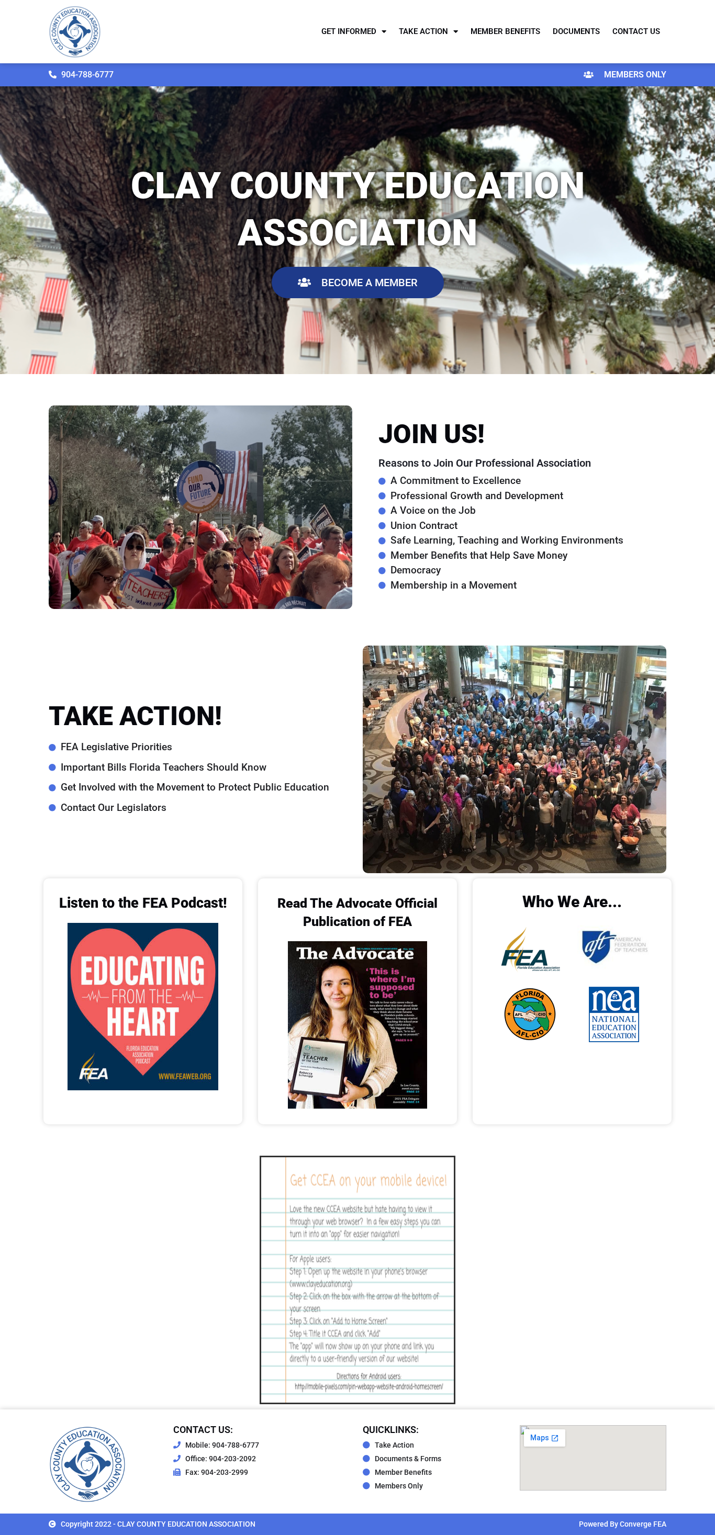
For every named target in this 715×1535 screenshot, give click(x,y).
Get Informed (348, 31)
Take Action (423, 31)
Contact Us (636, 31)
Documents (576, 31)
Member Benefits (505, 31)
